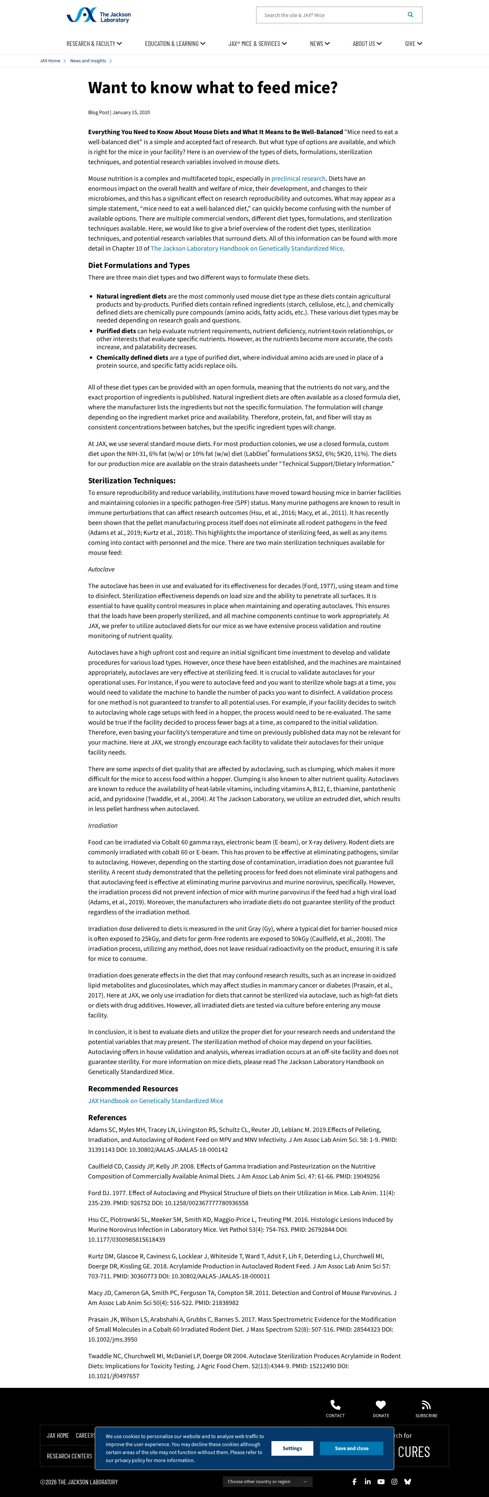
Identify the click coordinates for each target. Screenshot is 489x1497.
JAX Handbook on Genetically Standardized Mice (155, 1101)
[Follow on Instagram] (394, 1481)
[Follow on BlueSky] (407, 1481)
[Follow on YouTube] (381, 1481)
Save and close (352, 1448)
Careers (86, 1435)
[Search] (410, 15)
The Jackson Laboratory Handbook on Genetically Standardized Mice (247, 248)
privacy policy (130, 1460)
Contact (335, 1415)
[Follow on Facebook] (354, 1481)
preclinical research (298, 178)
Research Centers (69, 1456)
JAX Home (50, 61)
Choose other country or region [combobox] (259, 1481)
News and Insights (88, 61)
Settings (292, 1448)
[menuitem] (94, 44)
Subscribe (426, 1415)
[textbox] (339, 15)
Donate (381, 1415)
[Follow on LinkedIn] (367, 1481)
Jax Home (58, 1435)
